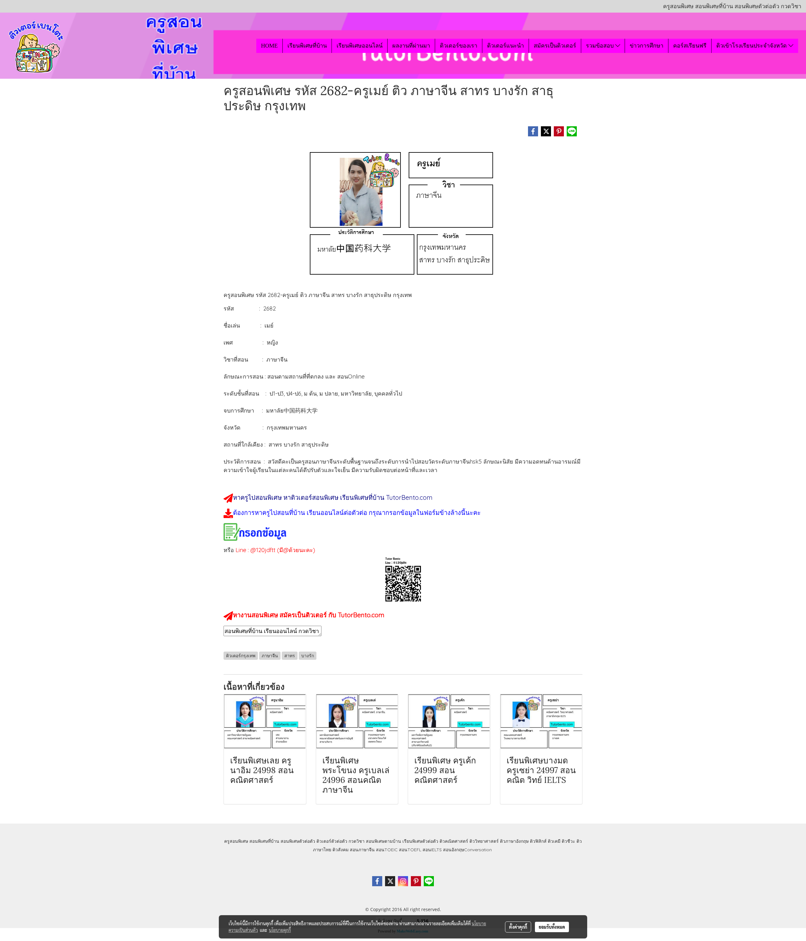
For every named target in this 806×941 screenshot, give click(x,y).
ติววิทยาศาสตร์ (484, 841)
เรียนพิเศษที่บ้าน (307, 46)
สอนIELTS (432, 850)
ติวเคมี (554, 841)
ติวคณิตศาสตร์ (454, 841)
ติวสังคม (340, 850)
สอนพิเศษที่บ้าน (264, 841)
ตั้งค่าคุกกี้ (518, 927)
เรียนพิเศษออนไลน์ (360, 46)
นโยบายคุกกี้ (280, 930)
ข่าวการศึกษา (646, 46)
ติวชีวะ (568, 841)
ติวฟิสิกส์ (538, 841)
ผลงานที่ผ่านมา (411, 46)
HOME (269, 46)
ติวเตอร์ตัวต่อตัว (331, 841)
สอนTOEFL (410, 850)
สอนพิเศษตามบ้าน (383, 841)
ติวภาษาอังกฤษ (514, 841)
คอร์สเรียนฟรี (690, 46)
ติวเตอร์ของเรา (458, 46)
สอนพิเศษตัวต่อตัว (298, 841)
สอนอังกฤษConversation (467, 850)
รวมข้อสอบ (600, 46)
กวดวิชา (357, 841)
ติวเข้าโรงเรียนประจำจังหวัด (752, 46)
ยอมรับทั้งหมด (552, 927)
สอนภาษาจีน (362, 850)
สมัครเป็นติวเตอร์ (555, 46)
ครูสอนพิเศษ (236, 841)
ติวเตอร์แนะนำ (505, 46)
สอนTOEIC (387, 850)
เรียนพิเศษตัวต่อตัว (421, 841)
